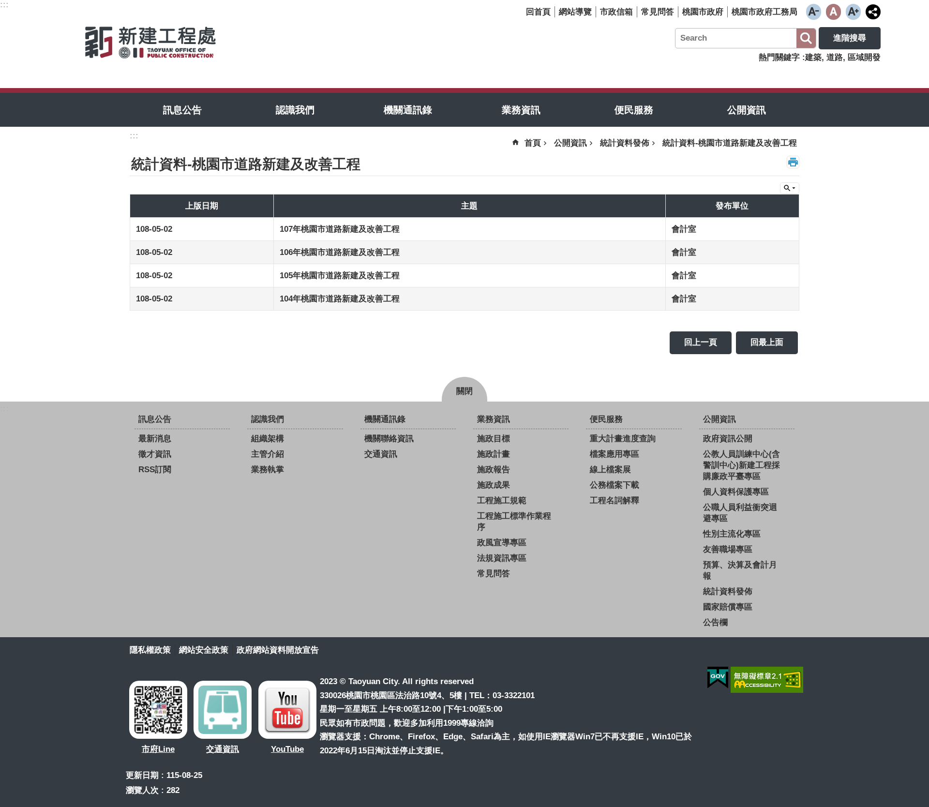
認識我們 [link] (295, 110)
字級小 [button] (813, 12)
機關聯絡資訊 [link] (389, 438)
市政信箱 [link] (616, 11)
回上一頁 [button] (700, 342)
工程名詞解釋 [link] (614, 500)
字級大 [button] (853, 12)
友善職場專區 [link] (727, 549)
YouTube (287, 749)
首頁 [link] (532, 143)
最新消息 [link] (154, 438)
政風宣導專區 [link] (501, 542)
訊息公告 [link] (182, 110)
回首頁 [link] (538, 11)
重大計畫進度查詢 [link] (623, 438)
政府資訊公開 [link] (727, 438)
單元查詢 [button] (789, 188)
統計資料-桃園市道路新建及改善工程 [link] (729, 143)
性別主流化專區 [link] (732, 533)
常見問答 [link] (657, 11)
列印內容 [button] (793, 162)
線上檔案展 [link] (610, 469)
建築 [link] (813, 57)
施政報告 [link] (493, 469)
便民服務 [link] (633, 110)
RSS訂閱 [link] (154, 469)
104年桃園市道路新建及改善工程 (340, 298)
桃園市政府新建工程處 (150, 41)
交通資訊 (222, 749)
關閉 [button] (464, 391)
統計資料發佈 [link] (624, 143)
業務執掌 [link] (267, 469)
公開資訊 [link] (746, 110)
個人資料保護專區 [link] (736, 491)
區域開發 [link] (864, 57)
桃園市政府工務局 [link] (764, 11)
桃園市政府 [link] (702, 11)
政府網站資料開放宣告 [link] (278, 650)
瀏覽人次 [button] (142, 790)
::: (4, 408)
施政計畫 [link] (493, 454)
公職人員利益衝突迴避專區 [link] (740, 513)
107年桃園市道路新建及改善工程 (340, 229)
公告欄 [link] (715, 622)
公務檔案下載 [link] (614, 485)
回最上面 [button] (766, 342)
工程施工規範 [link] (501, 500)
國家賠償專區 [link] (727, 607)
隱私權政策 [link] (150, 650)
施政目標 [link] (493, 438)
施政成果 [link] (493, 485)
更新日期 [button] (142, 775)
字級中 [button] (833, 12)
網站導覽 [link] (575, 11)
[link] (717, 678)
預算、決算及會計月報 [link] (740, 570)
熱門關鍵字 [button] (779, 57)
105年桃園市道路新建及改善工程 (340, 275)
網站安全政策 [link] (203, 650)
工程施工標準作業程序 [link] (514, 521)
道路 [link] (834, 57)
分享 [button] (873, 11)
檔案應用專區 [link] (614, 454)
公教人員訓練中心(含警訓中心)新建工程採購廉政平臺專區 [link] (741, 465)
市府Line (158, 749)
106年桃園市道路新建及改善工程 (340, 252)
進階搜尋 (849, 38)
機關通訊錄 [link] (408, 110)
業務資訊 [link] (521, 110)
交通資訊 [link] (380, 454)
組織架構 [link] (267, 438)
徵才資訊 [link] (154, 454)
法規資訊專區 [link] (501, 558)
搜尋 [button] (806, 38)
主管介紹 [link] (267, 454)
